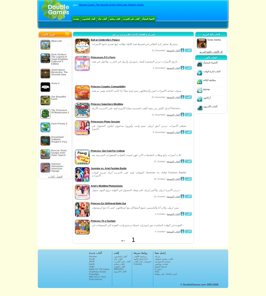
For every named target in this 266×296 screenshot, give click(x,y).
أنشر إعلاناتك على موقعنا (166, 274)
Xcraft (92, 259)
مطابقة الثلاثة (209, 80)
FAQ (157, 271)
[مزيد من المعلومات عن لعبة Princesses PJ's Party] (182, 68)
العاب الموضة (173, 50)
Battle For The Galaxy (99, 269)
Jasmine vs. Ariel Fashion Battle (109, 168)
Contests (138, 264)
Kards (92, 264)
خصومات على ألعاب (142, 261)
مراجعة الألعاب (140, 256)
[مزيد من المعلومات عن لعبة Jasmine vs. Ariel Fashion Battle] (182, 179)
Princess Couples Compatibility (108, 86)
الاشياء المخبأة (148, 19)
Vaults (92, 266)
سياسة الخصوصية (162, 261)
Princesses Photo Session (105, 121)
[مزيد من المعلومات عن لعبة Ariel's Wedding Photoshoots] (182, 196)
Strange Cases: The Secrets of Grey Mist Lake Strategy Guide (111, 5)
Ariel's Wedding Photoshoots (107, 186)
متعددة (76, 19)
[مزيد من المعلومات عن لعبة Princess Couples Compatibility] (182, 97)
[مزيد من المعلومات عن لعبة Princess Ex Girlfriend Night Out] (182, 214)
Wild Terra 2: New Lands (97, 278)
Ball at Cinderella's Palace (105, 40)
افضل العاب (55, 176)
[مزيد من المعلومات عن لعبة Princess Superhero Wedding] (182, 114)
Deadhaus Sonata (97, 271)
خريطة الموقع (161, 266)
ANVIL (92, 261)
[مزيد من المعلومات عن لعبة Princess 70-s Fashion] (182, 231)
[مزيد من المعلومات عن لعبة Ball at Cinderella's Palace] (182, 50)
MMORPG (119, 269)
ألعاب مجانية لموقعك (164, 259)
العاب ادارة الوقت (211, 71)
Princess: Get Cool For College (108, 151)
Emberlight (94, 274)
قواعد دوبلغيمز (161, 264)
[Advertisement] (119, 78)
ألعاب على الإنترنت (131, 19)
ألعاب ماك (102, 19)
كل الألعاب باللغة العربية (211, 52)
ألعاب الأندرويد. (210, 106)
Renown (93, 256)
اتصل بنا (158, 269)
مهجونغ (206, 89)
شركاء (157, 256)
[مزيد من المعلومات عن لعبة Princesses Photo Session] (182, 132)
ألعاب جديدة (95, 252)
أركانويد (207, 97)
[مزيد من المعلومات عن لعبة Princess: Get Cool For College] (182, 161)
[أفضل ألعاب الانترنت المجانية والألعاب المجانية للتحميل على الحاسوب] (55, 10)
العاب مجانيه (114, 19)
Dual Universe (95, 279)
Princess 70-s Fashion (103, 221)
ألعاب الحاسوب (88, 19)
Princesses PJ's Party (103, 57)
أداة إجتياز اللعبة (140, 259)
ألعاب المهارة (119, 266)
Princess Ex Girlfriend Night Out (108, 203)
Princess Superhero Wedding (107, 104)
